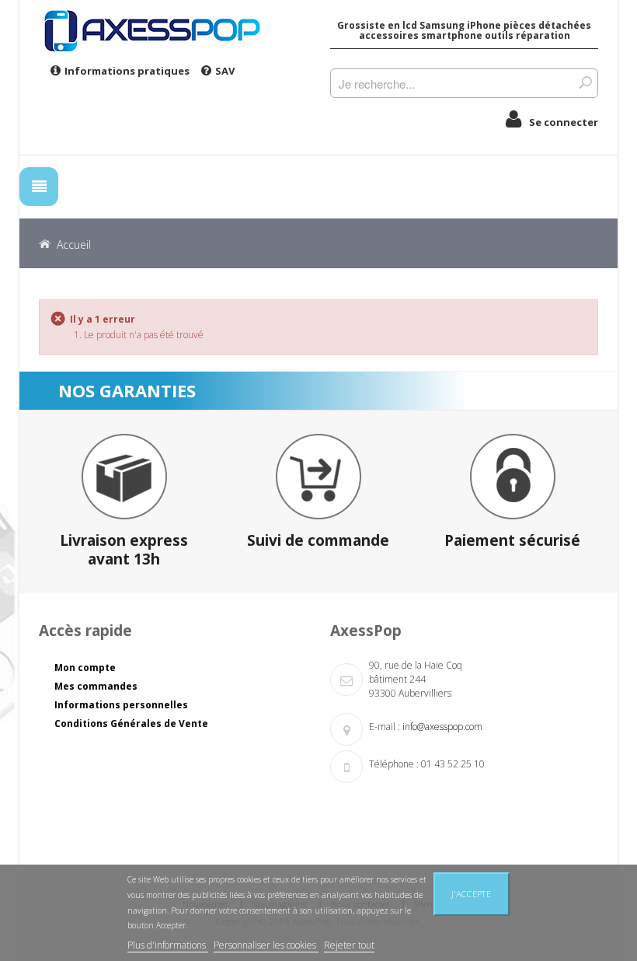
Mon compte (85, 667)
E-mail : (384, 726)
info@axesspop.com (442, 726)
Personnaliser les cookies (266, 945)
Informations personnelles (121, 704)
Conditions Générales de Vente (131, 723)
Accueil (74, 244)
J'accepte (471, 894)
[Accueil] (173, 30)
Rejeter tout (349, 945)
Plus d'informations (167, 945)
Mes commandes (95, 686)
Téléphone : (394, 764)
